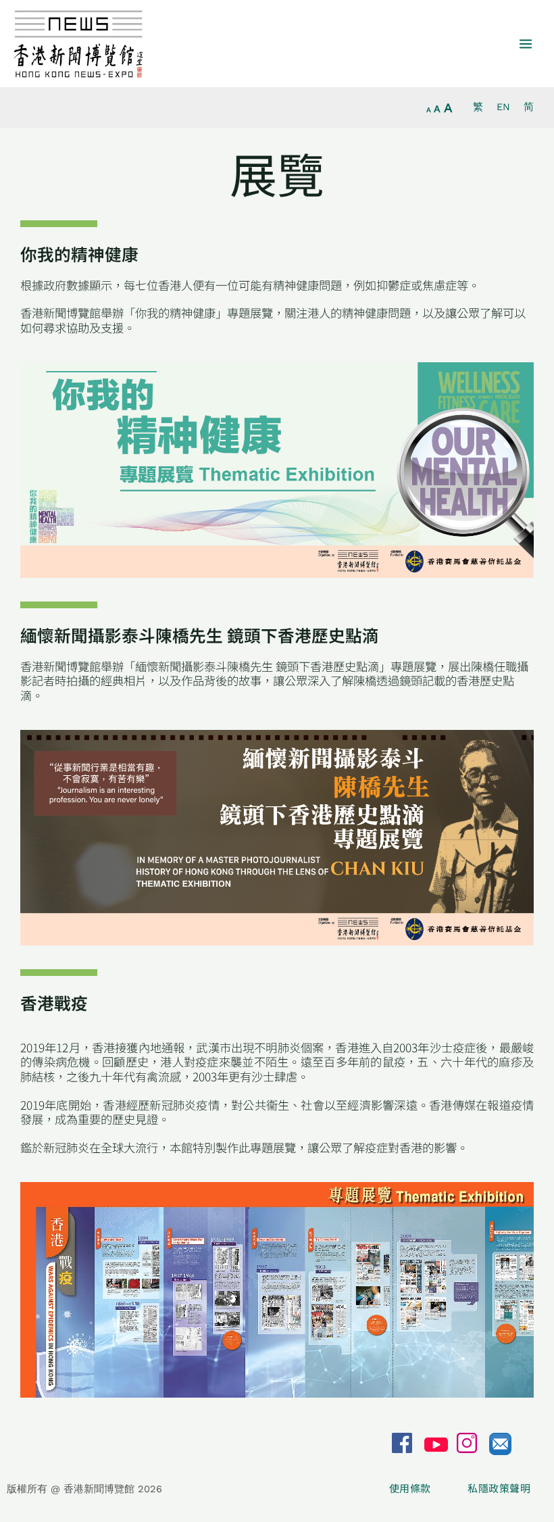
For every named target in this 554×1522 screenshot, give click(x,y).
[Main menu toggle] (525, 44)
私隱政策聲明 (499, 1488)
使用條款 (411, 1488)
